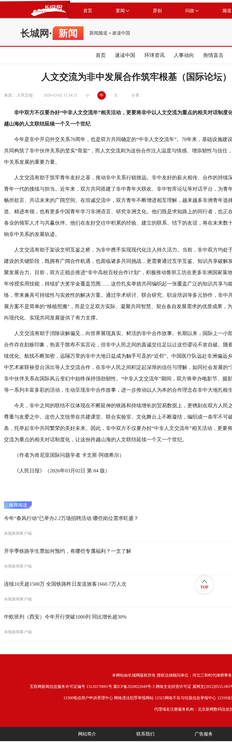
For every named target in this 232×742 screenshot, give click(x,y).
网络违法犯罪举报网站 (134, 698)
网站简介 (87, 734)
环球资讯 (154, 55)
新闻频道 (98, 33)
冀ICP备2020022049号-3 (133, 687)
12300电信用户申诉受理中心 (88, 698)
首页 (101, 55)
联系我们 (145, 734)
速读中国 (121, 33)
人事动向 (184, 55)
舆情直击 (213, 55)
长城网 (34, 33)
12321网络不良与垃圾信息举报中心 (185, 698)
